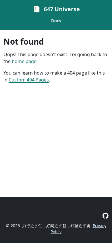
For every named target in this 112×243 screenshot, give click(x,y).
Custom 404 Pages (29, 80)
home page (24, 61)
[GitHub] (106, 215)
